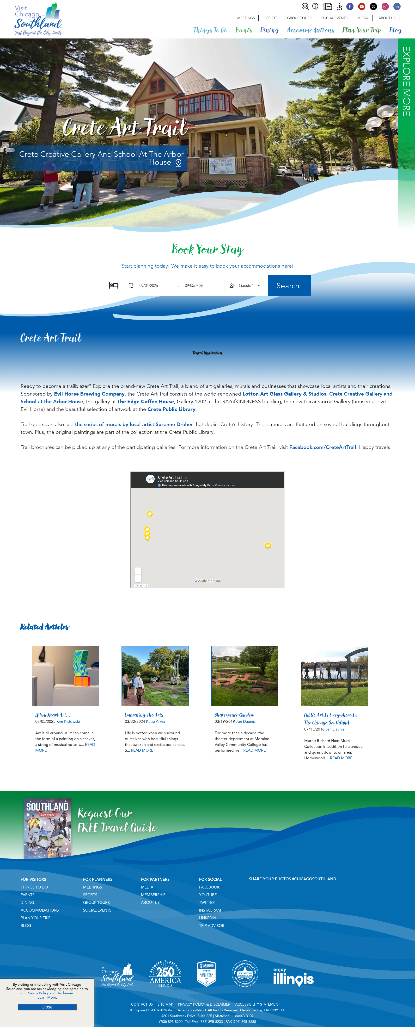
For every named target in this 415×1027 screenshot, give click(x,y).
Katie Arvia (155, 721)
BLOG (26, 925)
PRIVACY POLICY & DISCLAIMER (204, 1004)
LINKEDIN (207, 918)
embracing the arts (144, 715)
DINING (27, 902)
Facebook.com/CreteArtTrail (322, 447)
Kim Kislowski (68, 721)
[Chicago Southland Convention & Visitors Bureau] (31, 18)
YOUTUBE (208, 895)
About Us (387, 18)
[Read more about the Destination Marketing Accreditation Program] (245, 993)
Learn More (46, 997)
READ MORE (142, 750)
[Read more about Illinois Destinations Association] (206, 993)
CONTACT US (142, 1004)
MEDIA (147, 887)
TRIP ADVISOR (211, 925)
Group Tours (299, 18)
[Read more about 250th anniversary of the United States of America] (165, 993)
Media (363, 18)
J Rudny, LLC (274, 1010)
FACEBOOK (209, 887)
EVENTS (28, 895)
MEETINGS (92, 887)
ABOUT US (150, 902)
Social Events (334, 18)
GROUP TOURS (96, 902)
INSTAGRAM (210, 910)
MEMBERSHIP (153, 895)
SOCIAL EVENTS (97, 910)
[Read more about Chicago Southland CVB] (117, 993)
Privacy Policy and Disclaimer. (50, 993)
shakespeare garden (234, 715)
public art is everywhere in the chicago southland (330, 719)
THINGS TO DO (34, 887)
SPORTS (90, 895)
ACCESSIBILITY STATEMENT (257, 1004)
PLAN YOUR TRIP (35, 918)
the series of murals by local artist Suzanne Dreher (134, 424)
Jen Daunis (245, 721)
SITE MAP (165, 1004)
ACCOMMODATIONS (40, 910)
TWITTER (207, 902)
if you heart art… (52, 715)
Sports (271, 18)
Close (47, 1007)
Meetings (246, 18)
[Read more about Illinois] (293, 993)
